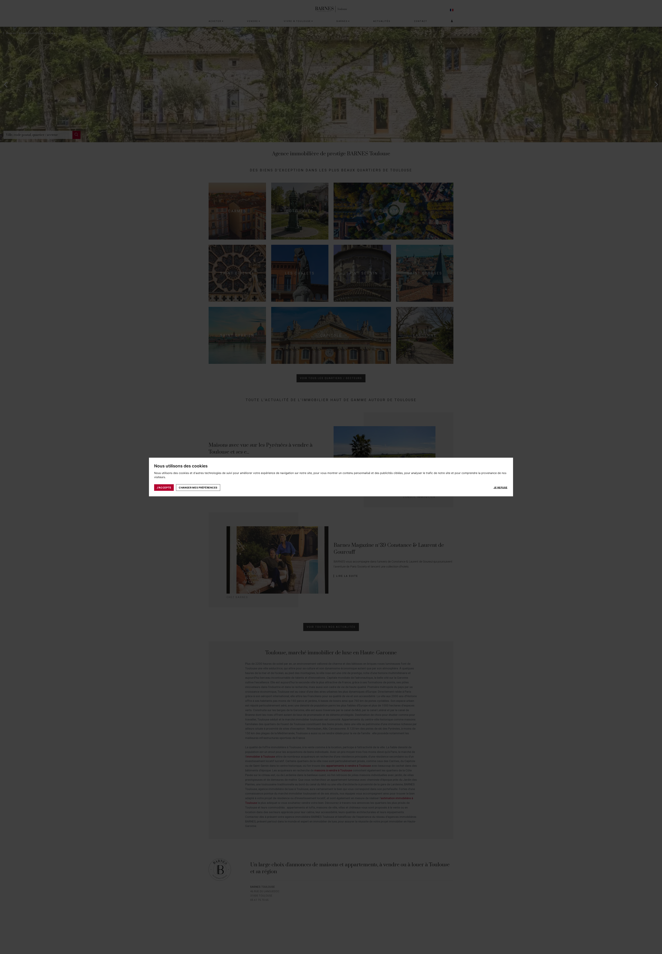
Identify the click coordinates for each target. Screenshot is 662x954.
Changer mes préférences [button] (198, 487)
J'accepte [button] (164, 487)
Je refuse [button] (500, 487)
